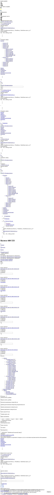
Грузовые (8, 391)
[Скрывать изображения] (1, 15)
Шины (5, 390)
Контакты (3, 74)
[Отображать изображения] (1, 13)
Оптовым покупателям (6, 72)
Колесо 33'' (5, 65)
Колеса (5, 358)
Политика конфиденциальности (8, 478)
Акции (2, 68)
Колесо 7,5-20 (11, 373)
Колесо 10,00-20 (9, 49)
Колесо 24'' (5, 63)
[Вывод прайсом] (2, 262)
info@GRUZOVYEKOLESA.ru (8, 28)
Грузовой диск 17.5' (10, 359)
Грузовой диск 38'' (10, 388)
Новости (2, 69)
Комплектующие (7, 389)
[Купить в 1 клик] (1, 264)
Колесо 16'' (5, 44)
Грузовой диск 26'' (10, 384)
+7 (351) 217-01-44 (7, 23)
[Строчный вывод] (1, 262)
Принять (49, 491)
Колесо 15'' (5, 43)
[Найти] (2, 88)
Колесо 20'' (5, 47)
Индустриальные (10, 392)
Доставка (3, 71)
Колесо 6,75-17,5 (12, 360)
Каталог (2, 40)
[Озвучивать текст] (1, 17)
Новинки (3, 441)
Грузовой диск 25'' (10, 383)
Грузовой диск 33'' (10, 385)
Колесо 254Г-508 (9, 53)
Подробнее (3, 282)
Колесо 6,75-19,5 (12, 363)
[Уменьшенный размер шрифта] (1, 2)
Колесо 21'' (5, 57)
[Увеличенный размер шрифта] (2, 5)
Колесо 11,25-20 (9, 51)
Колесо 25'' (5, 64)
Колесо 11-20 (9, 50)
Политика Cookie (23, 493)
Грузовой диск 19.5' (10, 361)
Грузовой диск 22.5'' (10, 380)
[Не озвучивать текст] (1, 19)
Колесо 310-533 (9, 59)
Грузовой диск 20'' (10, 364)
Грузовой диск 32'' (10, 386)
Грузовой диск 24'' (10, 382)
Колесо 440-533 (9, 61)
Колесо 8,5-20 (9, 56)
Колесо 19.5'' (6, 46)
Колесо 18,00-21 (9, 58)
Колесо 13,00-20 (9, 52)
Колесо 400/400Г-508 (10, 55)
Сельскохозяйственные (11, 394)
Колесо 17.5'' (6, 45)
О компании (3, 70)
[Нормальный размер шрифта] (1, 3)
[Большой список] (1, 261)
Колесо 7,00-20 (11, 372)
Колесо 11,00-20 (12, 366)
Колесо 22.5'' (6, 62)
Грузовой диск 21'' (10, 376)
